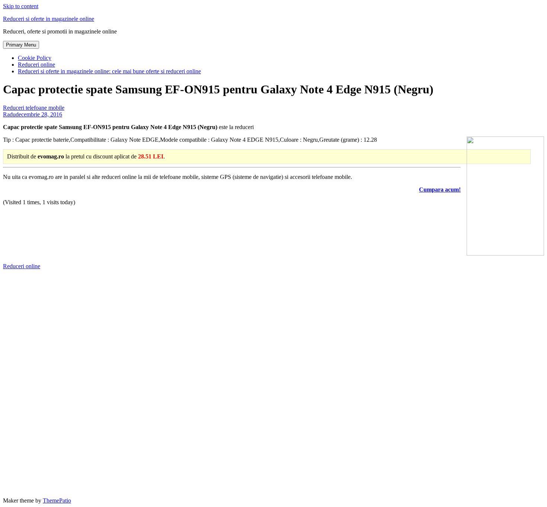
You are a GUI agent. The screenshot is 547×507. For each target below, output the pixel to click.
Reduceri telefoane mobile (33, 108)
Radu (9, 114)
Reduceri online (36, 64)
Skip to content (20, 6)
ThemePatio (57, 500)
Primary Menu (21, 45)
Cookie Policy (34, 58)
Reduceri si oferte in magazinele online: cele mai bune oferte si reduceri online (109, 71)
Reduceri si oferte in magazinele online (48, 19)
